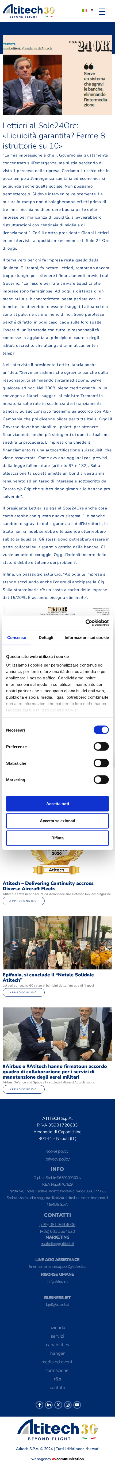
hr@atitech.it (57, 1281)
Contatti (57, 1387)
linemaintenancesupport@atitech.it (57, 1266)
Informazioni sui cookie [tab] (87, 637)
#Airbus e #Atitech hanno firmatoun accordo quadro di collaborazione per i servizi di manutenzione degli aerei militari (55, 1071)
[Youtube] (77, 1405)
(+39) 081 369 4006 (57, 1225)
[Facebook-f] (39, 1405)
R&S (57, 1379)
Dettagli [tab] (46, 637)
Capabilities (57, 1345)
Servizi (57, 1336)
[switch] (101, 746)
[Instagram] (68, 1405)
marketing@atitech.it (57, 1244)
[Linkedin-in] (49, 1405)
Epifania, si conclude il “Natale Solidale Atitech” (48, 977)
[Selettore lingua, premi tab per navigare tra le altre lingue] (87, 10)
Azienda (57, 1328)
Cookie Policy (57, 1151)
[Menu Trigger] (102, 11)
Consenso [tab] (16, 637)
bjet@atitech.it (57, 1304)
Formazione (57, 1370)
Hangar (57, 1353)
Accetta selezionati (57, 821)
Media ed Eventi (57, 1362)
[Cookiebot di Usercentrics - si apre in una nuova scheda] (85, 622)
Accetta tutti (57, 803)
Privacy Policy (57, 1159)
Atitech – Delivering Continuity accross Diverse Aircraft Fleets (48, 886)
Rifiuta (57, 838)
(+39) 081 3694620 (57, 1231)
